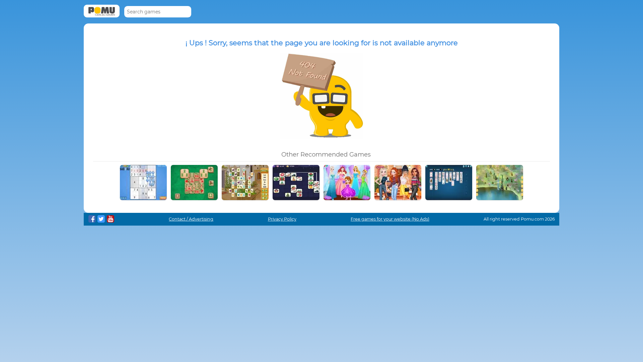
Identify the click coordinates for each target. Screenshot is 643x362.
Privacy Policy (282, 219)
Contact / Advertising (191, 219)
